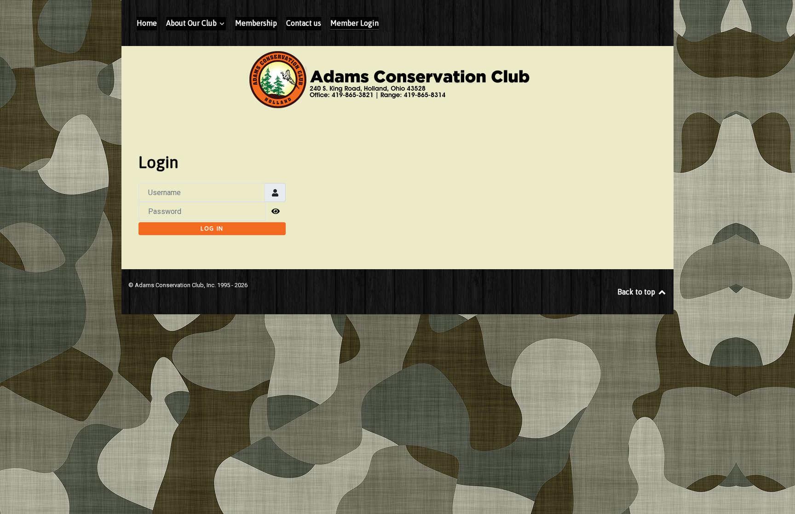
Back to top (637, 292)
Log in (212, 228)
